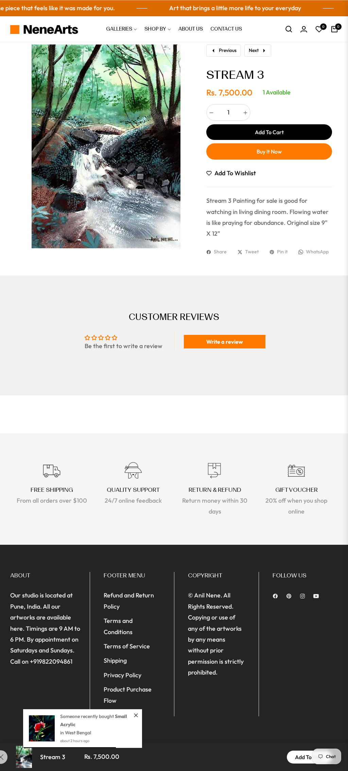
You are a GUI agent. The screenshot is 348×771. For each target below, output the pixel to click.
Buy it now (269, 151)
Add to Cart (309, 757)
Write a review (224, 341)
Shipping (115, 660)
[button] (288, 29)
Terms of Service (127, 646)
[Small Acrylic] (42, 728)
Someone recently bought (87, 716)
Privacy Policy (122, 675)
